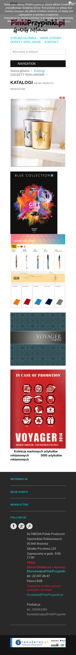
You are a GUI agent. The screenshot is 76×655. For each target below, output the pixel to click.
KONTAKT (52, 42)
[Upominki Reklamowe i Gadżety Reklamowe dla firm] (59, 202)
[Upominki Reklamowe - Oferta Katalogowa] (38, 409)
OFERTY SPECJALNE (25, 42)
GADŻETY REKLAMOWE (27, 74)
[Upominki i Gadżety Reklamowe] (33, 202)
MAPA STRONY (51, 38)
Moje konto (19, 491)
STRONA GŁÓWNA (23, 38)
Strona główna (19, 70)
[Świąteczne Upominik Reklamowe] (38, 131)
